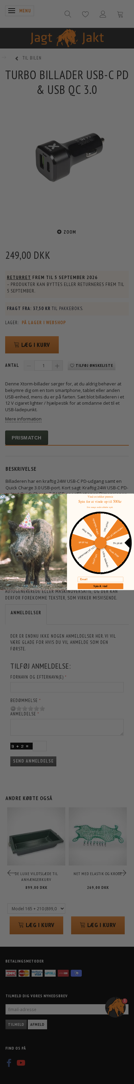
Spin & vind (100, 586)
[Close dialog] (3, 496)
